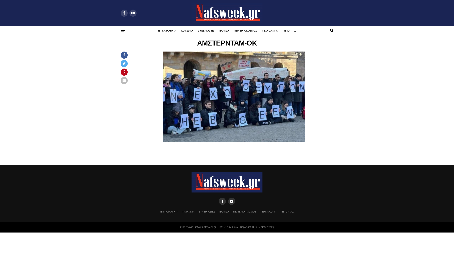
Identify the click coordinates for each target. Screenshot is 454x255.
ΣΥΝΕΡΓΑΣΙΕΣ (206, 30)
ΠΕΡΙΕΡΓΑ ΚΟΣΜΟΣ (245, 30)
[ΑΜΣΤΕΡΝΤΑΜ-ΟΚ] (234, 141)
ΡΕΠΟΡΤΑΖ (289, 30)
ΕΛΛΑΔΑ (224, 30)
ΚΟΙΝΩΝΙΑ (187, 30)
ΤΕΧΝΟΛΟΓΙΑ (270, 30)
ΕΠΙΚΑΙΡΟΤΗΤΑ (167, 30)
